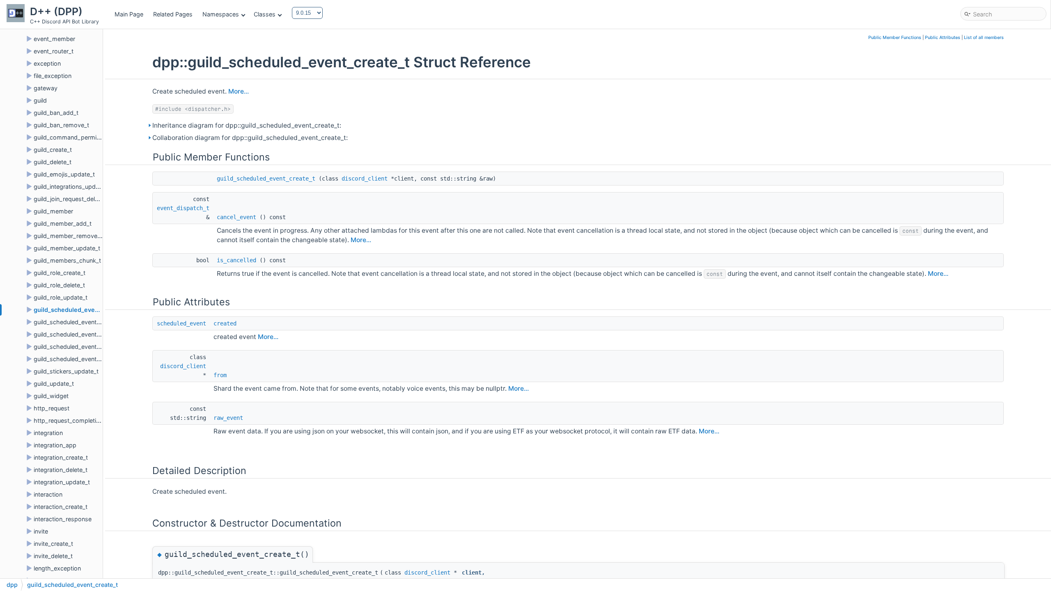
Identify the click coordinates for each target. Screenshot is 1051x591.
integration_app (55, 445)
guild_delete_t (52, 161)
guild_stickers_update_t (66, 371)
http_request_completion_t (71, 420)
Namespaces (220, 14)
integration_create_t (61, 457)
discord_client (365, 178)
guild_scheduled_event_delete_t (77, 321)
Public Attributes (942, 37)
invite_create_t (53, 543)
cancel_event (236, 217)
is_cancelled (236, 260)
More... (238, 91)
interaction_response (63, 518)
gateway (45, 88)
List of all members (984, 37)
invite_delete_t (53, 555)
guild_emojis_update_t (64, 174)
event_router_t (53, 51)
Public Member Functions (894, 37)
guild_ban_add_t (56, 112)
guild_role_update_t (60, 297)
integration (48, 432)
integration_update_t (62, 482)
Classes (264, 14)
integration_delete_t (60, 469)
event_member (54, 38)
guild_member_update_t (67, 248)
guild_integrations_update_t (71, 186)
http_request (51, 408)
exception (47, 63)
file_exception (52, 75)
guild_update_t (54, 383)
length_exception (57, 568)
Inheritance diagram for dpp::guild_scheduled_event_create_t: (246, 125)
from (220, 375)
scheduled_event (181, 323)
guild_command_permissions (74, 137)
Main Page (129, 14)
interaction (48, 494)
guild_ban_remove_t (61, 124)
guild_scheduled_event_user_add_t (82, 346)
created (224, 323)
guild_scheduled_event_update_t (79, 334)
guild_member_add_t (63, 223)
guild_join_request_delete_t (71, 198)
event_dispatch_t (183, 208)
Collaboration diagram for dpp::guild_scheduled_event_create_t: (250, 138)
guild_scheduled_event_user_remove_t (87, 358)
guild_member (53, 211)
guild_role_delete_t (59, 285)
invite (41, 531)
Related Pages (173, 14)
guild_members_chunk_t (67, 260)
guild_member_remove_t (68, 235)
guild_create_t (53, 149)
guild (40, 100)
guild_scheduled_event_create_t (80, 309)
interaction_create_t (60, 506)
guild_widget (51, 395)
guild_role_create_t (59, 272)
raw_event (228, 418)
